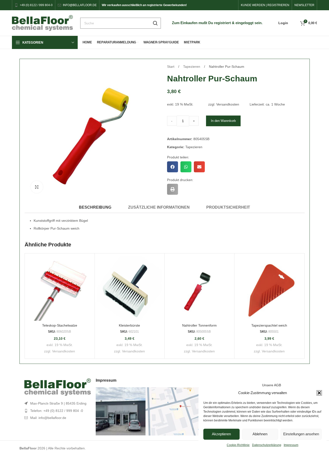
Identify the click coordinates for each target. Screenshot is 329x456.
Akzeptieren (221, 434)
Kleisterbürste (129, 325)
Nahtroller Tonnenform (199, 325)
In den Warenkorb (223, 121)
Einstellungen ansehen (301, 434)
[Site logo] (42, 23)
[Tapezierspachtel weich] (269, 288)
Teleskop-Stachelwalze (59, 325)
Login (283, 23)
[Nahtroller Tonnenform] (199, 288)
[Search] (155, 23)
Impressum (291, 445)
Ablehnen (260, 434)
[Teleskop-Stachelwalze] (59, 288)
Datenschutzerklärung (266, 445)
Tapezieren (192, 66)
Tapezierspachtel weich (269, 325)
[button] (319, 392)
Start (171, 66)
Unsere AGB (271, 385)
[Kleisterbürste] (129, 288)
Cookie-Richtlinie (238, 445)
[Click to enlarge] (37, 187)
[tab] (95, 207)
